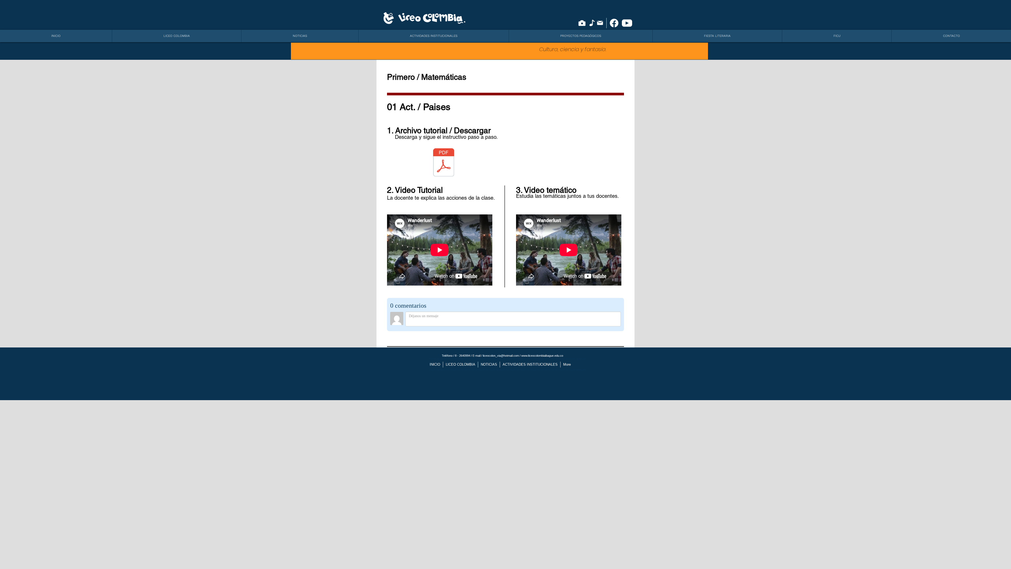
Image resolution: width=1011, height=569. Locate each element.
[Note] (592, 22)
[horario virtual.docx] (443, 163)
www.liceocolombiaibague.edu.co (542, 355)
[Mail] (600, 22)
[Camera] (582, 23)
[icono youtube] (627, 23)
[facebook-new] (614, 23)
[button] (176, 36)
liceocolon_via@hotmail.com (501, 355)
